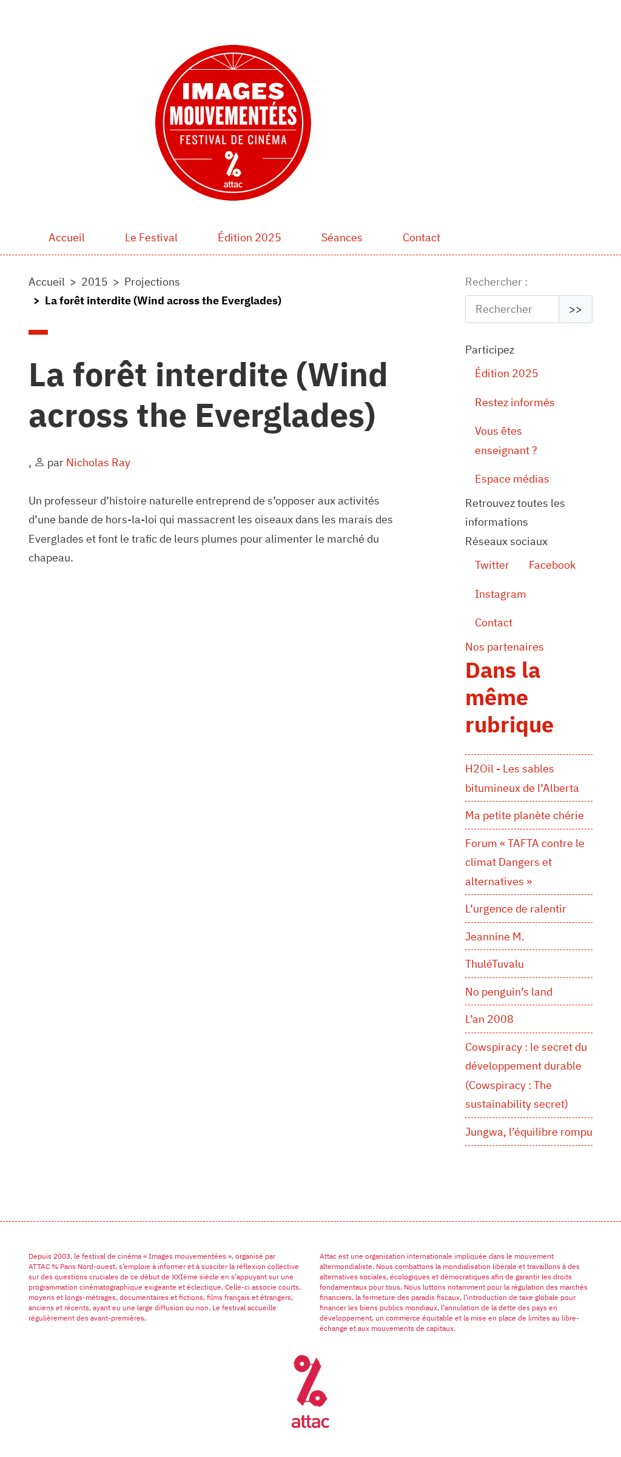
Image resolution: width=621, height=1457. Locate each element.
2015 (94, 282)
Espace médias (512, 479)
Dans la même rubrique (509, 697)
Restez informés (515, 402)
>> (575, 309)
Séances (342, 237)
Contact (421, 237)
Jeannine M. (495, 936)
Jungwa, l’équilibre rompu (528, 1132)
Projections (152, 282)
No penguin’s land (508, 992)
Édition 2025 (249, 237)
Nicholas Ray (98, 462)
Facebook (552, 565)
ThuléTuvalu (494, 964)
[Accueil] (238, 123)
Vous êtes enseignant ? (506, 440)
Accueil (67, 237)
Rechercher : (496, 282)
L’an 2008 (489, 1019)
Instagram (500, 594)
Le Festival (151, 237)
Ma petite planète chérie (524, 815)
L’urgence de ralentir (515, 909)
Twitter (492, 565)
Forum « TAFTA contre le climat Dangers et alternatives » (525, 862)
